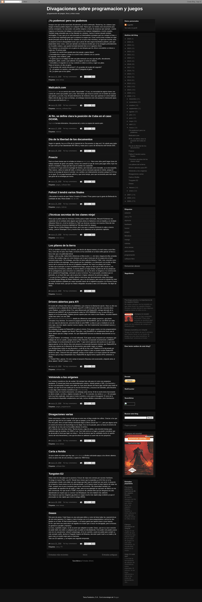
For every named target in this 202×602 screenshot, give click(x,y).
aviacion (128, 213)
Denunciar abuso (132, 266)
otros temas (60, 80)
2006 (129, 198)
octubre (132, 105)
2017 (129, 67)
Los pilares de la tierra (62, 245)
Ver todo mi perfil (131, 28)
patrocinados (129, 251)
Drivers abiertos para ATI (64, 301)
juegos (58, 185)
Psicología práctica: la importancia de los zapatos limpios (138, 301)
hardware (128, 224)
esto (70, 361)
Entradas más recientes (58, 555)
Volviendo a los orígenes (63, 377)
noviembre (133, 102)
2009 (129, 93)
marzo (131, 128)
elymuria (128, 220)
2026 (129, 39)
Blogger (116, 597)
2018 (129, 64)
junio (131, 118)
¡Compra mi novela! (141, 314)
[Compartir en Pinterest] (94, 77)
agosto (132, 112)
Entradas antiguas (109, 555)
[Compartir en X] (89, 77)
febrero (132, 187)
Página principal (130, 425)
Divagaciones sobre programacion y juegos (95, 8)
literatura (59, 294)
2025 (129, 42)
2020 (129, 58)
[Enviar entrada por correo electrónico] (81, 77)
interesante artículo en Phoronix (61, 318)
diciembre (133, 99)
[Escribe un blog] (87, 77)
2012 (129, 83)
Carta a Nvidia (57, 451)
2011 (129, 86)
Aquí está (52, 123)
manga (127, 240)
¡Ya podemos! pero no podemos (68, 20)
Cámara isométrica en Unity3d (136, 330)
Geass (52, 513)
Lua (67, 100)
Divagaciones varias (61, 414)
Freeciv (53, 157)
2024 (129, 45)
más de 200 (74, 199)
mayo (131, 121)
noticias (58, 108)
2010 (129, 90)
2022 (129, 51)
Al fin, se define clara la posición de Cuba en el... (137, 141)
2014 (129, 77)
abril (131, 124)
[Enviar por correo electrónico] (85, 77)
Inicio (85, 555)
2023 (129, 48)
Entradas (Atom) (87, 561)
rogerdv (130, 25)
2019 (129, 61)
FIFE (83, 394)
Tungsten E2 (56, 473)
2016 (129, 71)
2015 (129, 74)
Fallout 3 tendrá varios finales (66, 192)
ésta (91, 256)
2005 (129, 201)
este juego (86, 161)
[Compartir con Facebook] (92, 77)
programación (65, 406)
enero (131, 191)
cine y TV (59, 547)
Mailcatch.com (57, 87)
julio (131, 115)
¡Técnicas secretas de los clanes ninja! (72, 214)
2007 (129, 195)
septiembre (133, 108)
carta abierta (79, 455)
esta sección (82, 390)
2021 (129, 55)
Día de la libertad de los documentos (70, 139)
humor (127, 228)
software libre (66, 108)
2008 (129, 96)
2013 (129, 80)
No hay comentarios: (70, 77)
